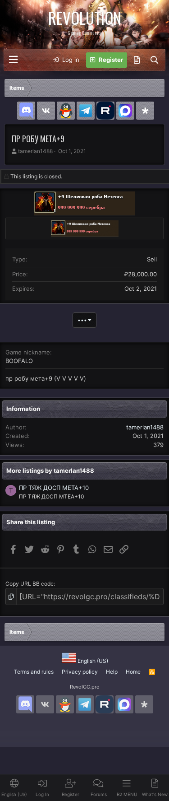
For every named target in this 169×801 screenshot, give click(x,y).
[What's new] (136, 60)
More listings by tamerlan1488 (50, 470)
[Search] (154, 60)
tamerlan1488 (35, 151)
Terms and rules (34, 671)
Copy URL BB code (29, 583)
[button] (13, 60)
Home (133, 671)
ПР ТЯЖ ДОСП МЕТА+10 (54, 487)
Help (112, 671)
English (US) (92, 660)
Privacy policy (80, 671)
